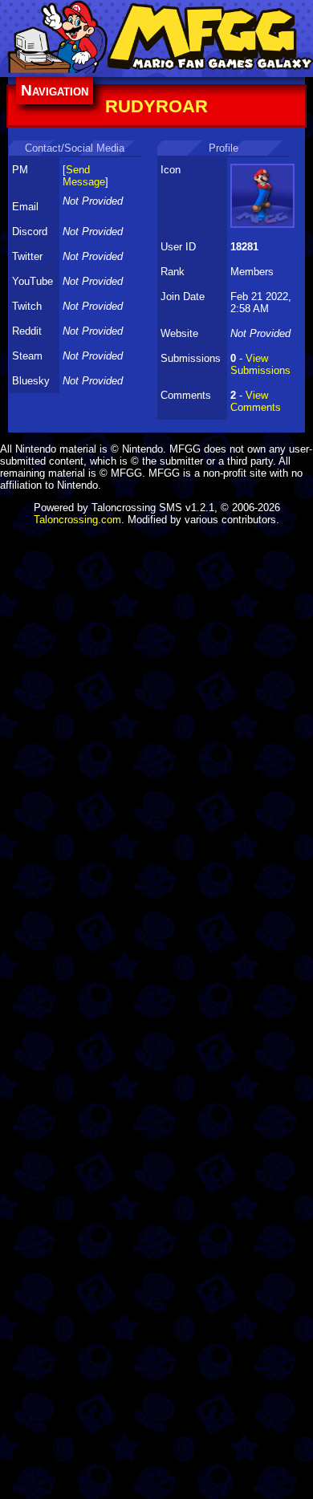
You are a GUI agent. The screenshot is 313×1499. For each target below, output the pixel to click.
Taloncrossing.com (77, 520)
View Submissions (260, 364)
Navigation (54, 90)
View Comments (255, 401)
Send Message (84, 176)
